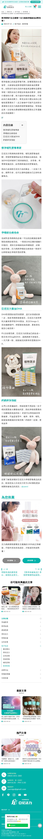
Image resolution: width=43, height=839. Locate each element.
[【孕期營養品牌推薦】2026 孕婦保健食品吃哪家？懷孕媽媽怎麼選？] (32, 705)
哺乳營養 (6, 662)
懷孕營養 (25, 11)
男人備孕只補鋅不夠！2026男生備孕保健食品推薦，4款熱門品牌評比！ (11, 718)
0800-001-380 (15, 776)
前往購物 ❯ (11, 560)
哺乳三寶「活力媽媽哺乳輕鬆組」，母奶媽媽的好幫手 (10, 608)
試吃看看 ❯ (31, 560)
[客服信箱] (19, 795)
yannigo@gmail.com (17, 789)
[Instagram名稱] (14, 795)
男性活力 (6, 652)
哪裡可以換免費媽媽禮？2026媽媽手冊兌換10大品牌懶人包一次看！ (31, 760)
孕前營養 (6, 659)
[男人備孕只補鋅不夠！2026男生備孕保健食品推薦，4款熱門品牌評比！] (11, 705)
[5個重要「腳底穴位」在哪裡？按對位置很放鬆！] (11, 747)
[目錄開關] (22, 125)
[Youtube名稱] (25, 795)
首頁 (3, 11)
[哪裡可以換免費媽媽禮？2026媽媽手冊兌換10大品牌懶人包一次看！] (32, 747)
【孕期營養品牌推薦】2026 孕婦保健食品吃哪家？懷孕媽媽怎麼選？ (31, 718)
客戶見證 (17, 11)
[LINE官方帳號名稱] (8, 795)
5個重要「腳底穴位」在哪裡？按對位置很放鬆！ (10, 760)
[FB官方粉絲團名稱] (3, 795)
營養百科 (9, 11)
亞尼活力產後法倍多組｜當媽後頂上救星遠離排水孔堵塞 (31, 608)
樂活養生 (6, 649)
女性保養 (6, 656)
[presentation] (39, 599)
